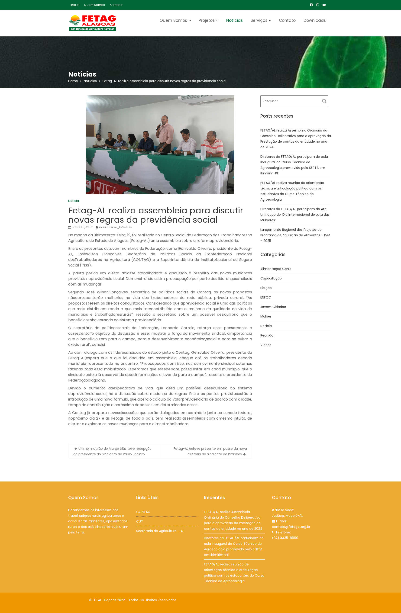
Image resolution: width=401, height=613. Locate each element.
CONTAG (143, 512)
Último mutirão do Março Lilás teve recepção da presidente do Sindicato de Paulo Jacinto (112, 451)
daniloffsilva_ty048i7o (115, 227)
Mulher (265, 316)
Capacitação (271, 278)
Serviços (259, 20)
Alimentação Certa (275, 268)
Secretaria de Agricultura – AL (160, 531)
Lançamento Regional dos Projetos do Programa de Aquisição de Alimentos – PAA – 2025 (295, 235)
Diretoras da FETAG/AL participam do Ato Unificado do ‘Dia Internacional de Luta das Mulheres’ (295, 214)
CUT (139, 521)
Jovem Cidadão (273, 307)
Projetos (207, 20)
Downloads (315, 20)
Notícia (73, 201)
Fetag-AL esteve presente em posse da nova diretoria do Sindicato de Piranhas (210, 451)
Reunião (266, 335)
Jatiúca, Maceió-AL (287, 515)
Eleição (266, 288)
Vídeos (265, 345)
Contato (116, 5)
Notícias (234, 20)
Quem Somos (94, 5)
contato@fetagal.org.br (291, 526)
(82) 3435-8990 (285, 538)
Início (75, 5)
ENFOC (265, 297)
